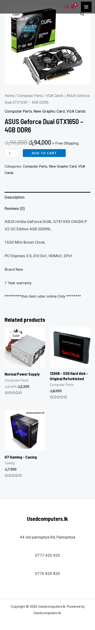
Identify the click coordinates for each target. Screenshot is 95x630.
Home (9, 96)
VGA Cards (54, 96)
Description (14, 197)
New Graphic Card (49, 111)
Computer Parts (30, 96)
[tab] (47, 197)
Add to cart (44, 153)
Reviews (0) (15, 208)
